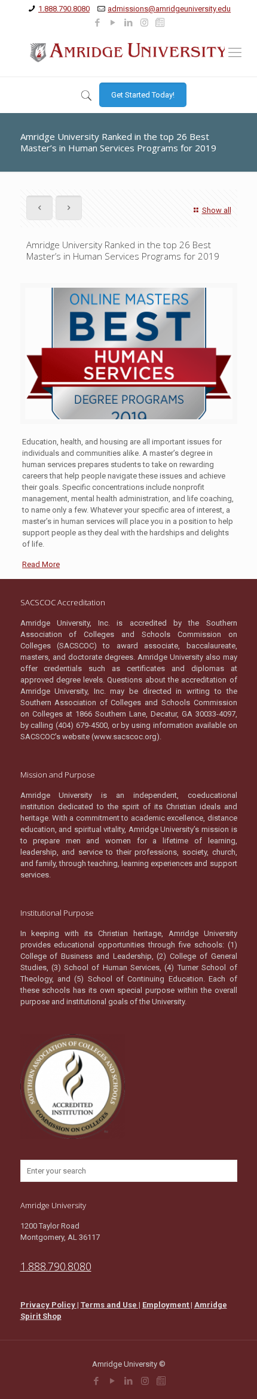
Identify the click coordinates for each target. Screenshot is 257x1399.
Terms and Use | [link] (110, 1304)
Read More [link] (41, 564)
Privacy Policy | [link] (49, 1304)
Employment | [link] (167, 1304)
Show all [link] (216, 210)
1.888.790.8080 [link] (64, 8)
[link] (97, 22)
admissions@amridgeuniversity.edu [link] (169, 8)
